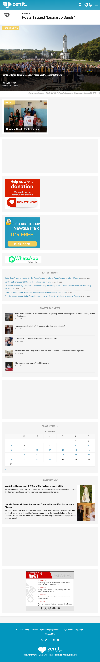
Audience (34, 629)
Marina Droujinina (10, 85)
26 (37, 459)
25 (24, 459)
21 (63, 455)
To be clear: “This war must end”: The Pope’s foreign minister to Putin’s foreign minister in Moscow (42, 278)
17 (11, 455)
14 (63, 450)
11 (24, 450)
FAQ (27, 629)
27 (50, 459)
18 (24, 455)
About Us (19, 629)
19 (37, 455)
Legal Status (68, 629)
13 (50, 450)
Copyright (79, 629)
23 (89, 455)
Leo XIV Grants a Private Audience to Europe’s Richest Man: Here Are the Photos (35, 292)
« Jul (6, 470)
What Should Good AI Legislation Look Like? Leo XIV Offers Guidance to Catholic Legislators (49, 351)
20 (50, 455)
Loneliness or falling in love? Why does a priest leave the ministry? (40, 326)
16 (89, 450)
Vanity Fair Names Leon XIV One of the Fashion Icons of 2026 (28, 282)
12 (37, 450)
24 (11, 459)
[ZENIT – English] (28, 5)
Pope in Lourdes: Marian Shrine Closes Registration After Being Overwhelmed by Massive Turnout (42, 296)
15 (76, 450)
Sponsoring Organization (50, 629)
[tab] (38, 575)
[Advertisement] (50, 156)
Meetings (9, 102)
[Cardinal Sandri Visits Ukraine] (25, 116)
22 (76, 455)
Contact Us (50, 634)
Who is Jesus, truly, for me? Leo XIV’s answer (32, 363)
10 (11, 450)
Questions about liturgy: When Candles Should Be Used (36, 338)
